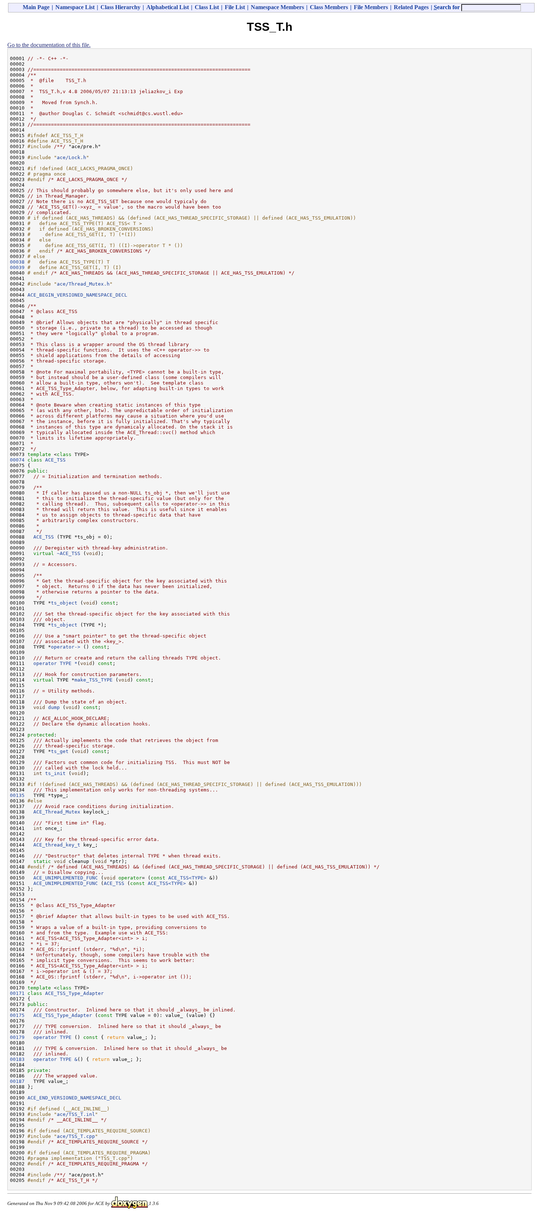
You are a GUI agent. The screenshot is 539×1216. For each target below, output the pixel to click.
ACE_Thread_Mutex (56, 812)
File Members (371, 7)
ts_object (64, 603)
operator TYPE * (55, 663)
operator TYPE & (55, 1059)
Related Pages (411, 7)
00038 (17, 262)
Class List (207, 7)
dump (54, 707)
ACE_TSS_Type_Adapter (74, 993)
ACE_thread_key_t (56, 845)
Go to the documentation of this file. (49, 45)
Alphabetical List (167, 7)
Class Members (329, 7)
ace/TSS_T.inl (76, 1114)
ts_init (55, 773)
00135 (17, 795)
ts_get (60, 751)
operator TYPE (53, 1037)
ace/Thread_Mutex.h (83, 284)
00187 (17, 1081)
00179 (17, 1037)
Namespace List (75, 7)
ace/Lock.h (71, 157)
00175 (17, 1015)
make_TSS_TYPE (93, 680)
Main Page (36, 7)
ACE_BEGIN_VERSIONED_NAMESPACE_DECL (77, 295)
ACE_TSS (55, 460)
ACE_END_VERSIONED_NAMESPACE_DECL (74, 1098)
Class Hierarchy (120, 7)
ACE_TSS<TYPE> (187, 878)
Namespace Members (277, 7)
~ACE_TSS (68, 553)
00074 (17, 460)
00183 (17, 1059)
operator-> (67, 647)
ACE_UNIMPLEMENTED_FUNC (65, 878)
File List (235, 7)
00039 (17, 267)
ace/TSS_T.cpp (76, 1136)
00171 (17, 993)
